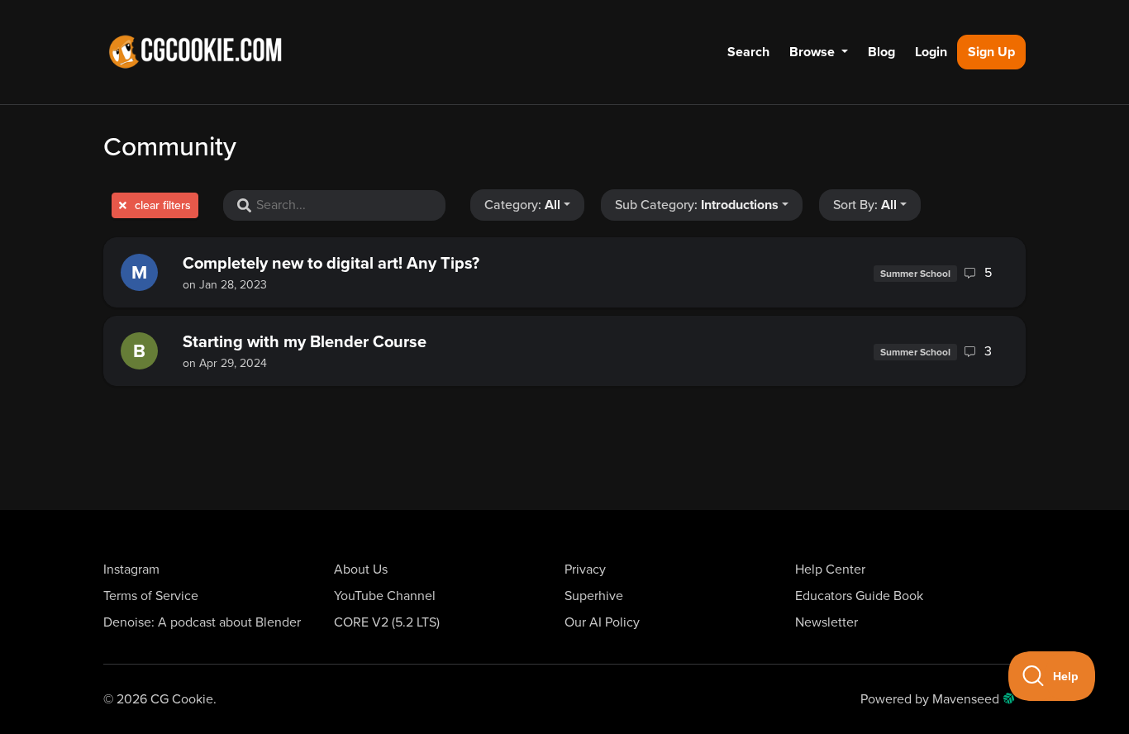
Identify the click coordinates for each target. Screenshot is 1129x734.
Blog (881, 52)
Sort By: (865, 205)
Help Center (830, 569)
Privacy (585, 569)
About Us (361, 569)
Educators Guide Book (859, 596)
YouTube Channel (385, 596)
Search (748, 52)
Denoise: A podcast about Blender (202, 622)
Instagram (131, 569)
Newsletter (826, 622)
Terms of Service (150, 596)
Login (931, 52)
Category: (522, 205)
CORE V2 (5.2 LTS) (387, 622)
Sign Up (991, 52)
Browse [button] (813, 52)
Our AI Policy (602, 622)
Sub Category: (697, 205)
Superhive (593, 596)
